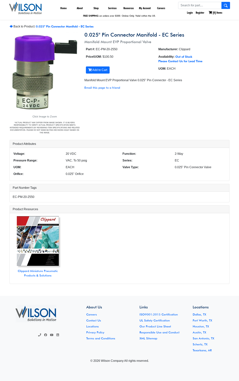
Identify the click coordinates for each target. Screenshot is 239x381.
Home (63, 8)
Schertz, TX (200, 344)
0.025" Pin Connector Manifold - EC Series (65, 26)
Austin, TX (199, 332)
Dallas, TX (199, 314)
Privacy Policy (95, 332)
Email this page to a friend (102, 87)
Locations (92, 326)
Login (189, 12)
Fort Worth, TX (202, 320)
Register (200, 12)
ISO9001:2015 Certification (158, 314)
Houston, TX (201, 326)
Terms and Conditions (100, 338)
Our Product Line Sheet (155, 326)
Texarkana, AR (202, 350)
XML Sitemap (148, 338)
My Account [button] (145, 8)
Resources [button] (128, 8)
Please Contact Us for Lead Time (180, 61)
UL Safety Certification (154, 320)
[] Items (217, 12)
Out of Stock (183, 56)
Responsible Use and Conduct (159, 332)
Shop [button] (96, 8)
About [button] (80, 8)
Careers (161, 8)
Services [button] (112, 8)
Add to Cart (99, 69)
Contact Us (93, 320)
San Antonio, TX (203, 338)
